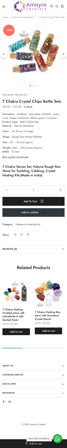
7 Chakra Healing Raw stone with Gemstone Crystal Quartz (47, 315)
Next (63, 53)
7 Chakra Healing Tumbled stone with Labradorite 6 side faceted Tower (13, 315)
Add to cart (31, 201)
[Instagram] (10, 402)
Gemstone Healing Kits (23, 17)
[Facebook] (4, 402)
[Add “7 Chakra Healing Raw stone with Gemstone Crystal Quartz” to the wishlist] (54, 291)
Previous (3, 53)
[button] (16, 331)
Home (5, 17)
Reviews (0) (9, 249)
